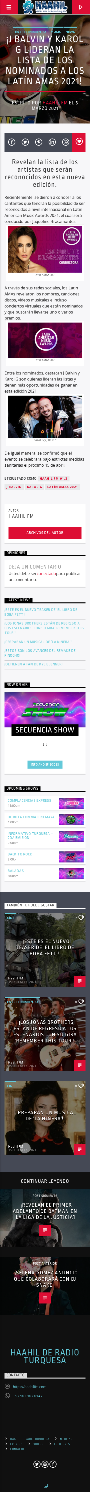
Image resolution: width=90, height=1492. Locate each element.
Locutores (62, 1444)
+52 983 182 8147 (27, 1396)
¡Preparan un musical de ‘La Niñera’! (38, 642)
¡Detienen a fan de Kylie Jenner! (33, 664)
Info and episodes (45, 764)
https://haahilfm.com (29, 1386)
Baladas (16, 871)
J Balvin (14, 487)
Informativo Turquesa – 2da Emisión (31, 836)
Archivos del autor (44, 533)
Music (55, 31)
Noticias (66, 1439)
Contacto (17, 1449)
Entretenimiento (30, 31)
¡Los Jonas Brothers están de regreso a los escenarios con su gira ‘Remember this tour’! (44, 628)
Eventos (16, 1444)
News (70, 31)
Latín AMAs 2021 (62, 487)
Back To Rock (20, 854)
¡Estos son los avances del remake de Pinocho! (40, 653)
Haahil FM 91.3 (54, 478)
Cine (10, 917)
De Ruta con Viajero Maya (31, 817)
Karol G (34, 487)
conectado (46, 573)
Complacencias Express (30, 800)
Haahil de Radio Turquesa (45, 1356)
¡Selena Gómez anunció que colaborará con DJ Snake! (46, 1279)
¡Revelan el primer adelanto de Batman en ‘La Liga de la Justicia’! (45, 1211)
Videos (39, 1444)
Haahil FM (55, 103)
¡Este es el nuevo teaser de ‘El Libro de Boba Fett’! (41, 612)
